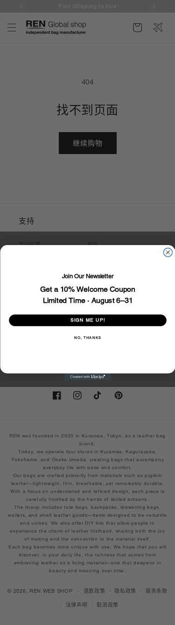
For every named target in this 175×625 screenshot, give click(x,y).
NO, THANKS (87, 338)
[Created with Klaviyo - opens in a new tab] (87, 376)
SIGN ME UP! (87, 320)
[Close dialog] (167, 252)
